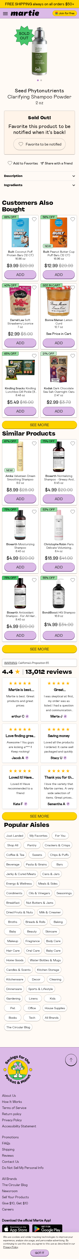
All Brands (52, 1017)
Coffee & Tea (15, 854)
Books (13, 1017)
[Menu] (5, 13)
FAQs (6, 1143)
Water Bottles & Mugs (45, 960)
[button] (39, 50)
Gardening (13, 998)
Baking (58, 922)
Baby (12, 931)
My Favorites (38, 835)
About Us (9, 1095)
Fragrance (33, 941)
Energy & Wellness (19, 883)
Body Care (53, 941)
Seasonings (64, 893)
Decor (36, 979)
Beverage (12, 864)
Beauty (32, 931)
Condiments (14, 893)
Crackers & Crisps (57, 845)
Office (32, 1008)
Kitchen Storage (48, 969)
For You (60, 835)
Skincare (51, 931)
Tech (32, 1017)
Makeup (12, 941)
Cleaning (55, 979)
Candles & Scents (18, 969)
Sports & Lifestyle (40, 989)
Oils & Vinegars (39, 893)
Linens (33, 998)
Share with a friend (59, 163)
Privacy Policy (12, 1120)
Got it (39, 1253)
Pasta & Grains (36, 864)
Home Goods (14, 960)
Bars (60, 864)
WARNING (10, 662)
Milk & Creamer (50, 912)
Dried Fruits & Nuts (19, 912)
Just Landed (14, 835)
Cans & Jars (51, 874)
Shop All (12, 845)
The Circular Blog (18, 1027)
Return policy (11, 1114)
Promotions (10, 1137)
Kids (53, 998)
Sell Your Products (15, 1197)
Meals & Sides (48, 883)
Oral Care (33, 950)
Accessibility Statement (19, 1126)
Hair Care (13, 950)
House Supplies (55, 1008)
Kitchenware (14, 979)
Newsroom (10, 1191)
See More (39, 425)
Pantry (31, 845)
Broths (12, 922)
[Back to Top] (71, 1060)
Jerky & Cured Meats (21, 874)
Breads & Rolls (35, 922)
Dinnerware (14, 989)
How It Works (12, 1101)
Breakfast (13, 902)
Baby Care (53, 950)
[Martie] (25, 13)
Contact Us (10, 1161)
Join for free (66, 13)
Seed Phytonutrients (39, 90)
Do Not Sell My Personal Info (23, 1168)
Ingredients (13, 185)
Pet (12, 1008)
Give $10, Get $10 (15, 1203)
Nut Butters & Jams (39, 902)
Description (13, 176)
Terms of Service (14, 1108)
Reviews (8, 1155)
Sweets (37, 854)
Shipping (8, 1149)
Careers (8, 1209)
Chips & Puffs (59, 854)
